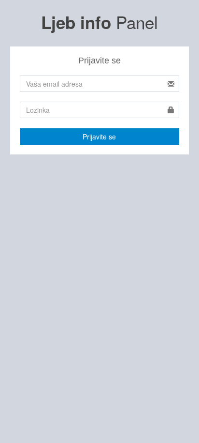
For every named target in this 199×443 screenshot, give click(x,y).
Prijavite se (99, 136)
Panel (99, 22)
